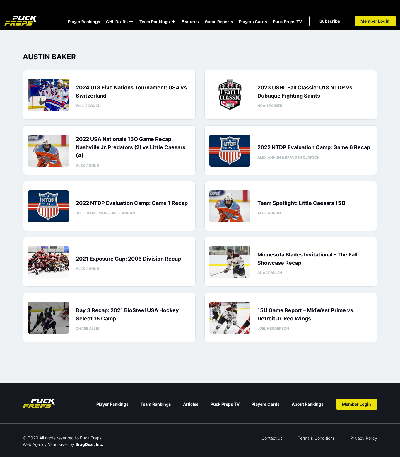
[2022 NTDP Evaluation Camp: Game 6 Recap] (229, 151)
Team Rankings (154, 21)
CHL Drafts (117, 21)
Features (190, 21)
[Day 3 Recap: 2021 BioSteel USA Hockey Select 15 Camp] (48, 318)
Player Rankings (84, 21)
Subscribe (329, 20)
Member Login (374, 20)
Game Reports (219, 21)
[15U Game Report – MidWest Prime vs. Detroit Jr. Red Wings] (229, 318)
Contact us (271, 438)
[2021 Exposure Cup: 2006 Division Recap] (48, 262)
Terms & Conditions (316, 438)
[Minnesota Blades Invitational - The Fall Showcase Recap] (229, 262)
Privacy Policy (363, 438)
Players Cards (253, 21)
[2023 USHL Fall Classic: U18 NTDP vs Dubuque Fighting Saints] (229, 95)
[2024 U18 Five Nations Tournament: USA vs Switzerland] (48, 95)
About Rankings (308, 404)
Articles (191, 404)
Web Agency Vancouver (45, 444)
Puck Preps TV (287, 21)
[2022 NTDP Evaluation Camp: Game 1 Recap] (48, 206)
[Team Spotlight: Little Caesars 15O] (229, 206)
